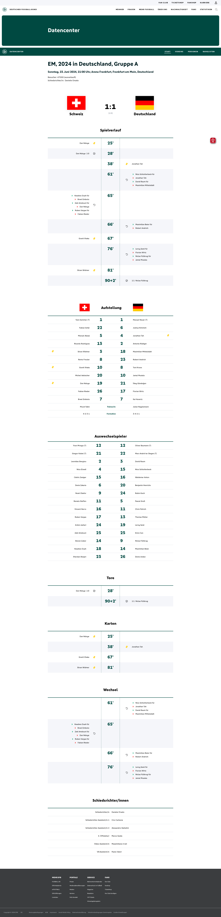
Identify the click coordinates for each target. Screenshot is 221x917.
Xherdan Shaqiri (79, 557)
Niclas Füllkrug (141, 256)
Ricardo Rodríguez (82, 344)
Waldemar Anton (142, 477)
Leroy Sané (140, 249)
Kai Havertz (137, 399)
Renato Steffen (80, 501)
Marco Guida (117, 836)
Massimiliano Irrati (119, 844)
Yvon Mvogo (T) (79, 446)
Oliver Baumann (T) (143, 446)
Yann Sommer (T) (83, 320)
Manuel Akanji (84, 336)
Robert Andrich (141, 228)
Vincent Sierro (80, 509)
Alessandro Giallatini (120, 828)
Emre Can (139, 533)
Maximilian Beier (142, 224)
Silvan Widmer (83, 270)
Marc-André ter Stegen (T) (146, 453)
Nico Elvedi (81, 469)
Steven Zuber (80, 541)
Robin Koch (140, 493)
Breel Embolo (83, 199)
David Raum (140, 182)
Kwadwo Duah (80, 196)
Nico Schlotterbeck (143, 174)
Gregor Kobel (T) (79, 453)
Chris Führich (140, 509)
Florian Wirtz (140, 252)
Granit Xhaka (84, 238)
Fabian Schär (84, 328)
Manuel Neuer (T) (140, 320)
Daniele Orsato (72, 81)
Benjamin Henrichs (143, 485)
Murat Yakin (85, 407)
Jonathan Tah (137, 164)
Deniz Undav (140, 557)
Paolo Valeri (117, 852)
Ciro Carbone (117, 820)
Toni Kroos (137, 367)
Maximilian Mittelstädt (144, 185)
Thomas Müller (141, 517)
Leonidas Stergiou (78, 461)
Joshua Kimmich (139, 328)
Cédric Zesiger (80, 477)
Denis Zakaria (80, 485)
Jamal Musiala (141, 260)
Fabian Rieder (83, 214)
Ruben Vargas (80, 210)
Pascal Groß (140, 501)
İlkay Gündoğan (139, 383)
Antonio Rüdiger (140, 344)
